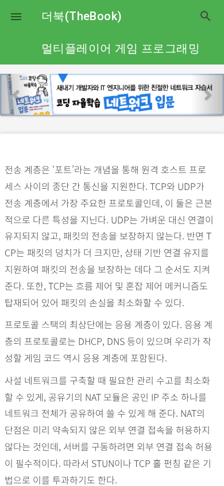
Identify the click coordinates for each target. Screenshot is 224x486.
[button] (16, 16)
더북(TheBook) (81, 16)
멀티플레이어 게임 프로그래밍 (120, 48)
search (206, 16)
